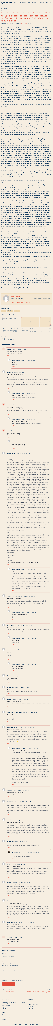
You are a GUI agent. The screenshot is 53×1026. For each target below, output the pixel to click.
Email (4, 960)
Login (34, 2)
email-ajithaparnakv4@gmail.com (15, 562)
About (29, 1002)
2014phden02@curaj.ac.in (31, 562)
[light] (51, 3)
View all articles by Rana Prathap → (20, 302)
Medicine (17, 310)
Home (2, 10)
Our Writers (31, 1006)
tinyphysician (16, 852)
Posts (14, 2)
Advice (6, 10)
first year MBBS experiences (41, 47)
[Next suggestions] (50, 325)
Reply (8, 355)
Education (9, 310)
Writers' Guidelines (33, 1004)
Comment (4, 967)
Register (41, 2)
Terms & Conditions (7, 1014)
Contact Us (30, 1008)
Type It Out (6, 3)
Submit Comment (9, 984)
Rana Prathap (24, 23)
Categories (22, 2)
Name (4, 953)
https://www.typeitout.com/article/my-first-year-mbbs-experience (30, 758)
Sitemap (4, 1019)
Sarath (10, 47)
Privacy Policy (6, 1017)
